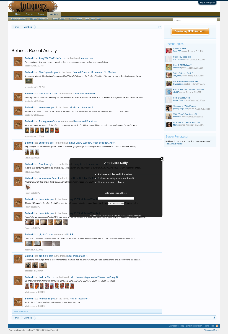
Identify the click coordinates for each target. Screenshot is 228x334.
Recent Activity (75, 19)
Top (212, 326)
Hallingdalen (178, 84)
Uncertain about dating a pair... (186, 81)
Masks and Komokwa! (83, 93)
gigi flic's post (46, 234)
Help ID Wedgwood (181, 98)
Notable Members (19, 19)
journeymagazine (180, 108)
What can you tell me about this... (187, 122)
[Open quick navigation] (160, 27)
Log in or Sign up (207, 3)
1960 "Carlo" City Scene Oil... (185, 114)
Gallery (41, 14)
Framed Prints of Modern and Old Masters (94, 72)
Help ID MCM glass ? (182, 65)
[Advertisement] (87, 39)
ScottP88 (177, 51)
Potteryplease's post (49, 121)
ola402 (176, 92)
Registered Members (39, 19)
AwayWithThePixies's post (52, 58)
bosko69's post (47, 199)
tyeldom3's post (47, 277)
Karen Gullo (178, 100)
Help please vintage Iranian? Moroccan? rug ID (93, 277)
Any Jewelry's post (48, 93)
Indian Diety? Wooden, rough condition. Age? (92, 142)
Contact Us (174, 326)
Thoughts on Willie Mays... (184, 106)
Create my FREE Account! (190, 31)
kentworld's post (47, 298)
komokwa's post (47, 107)
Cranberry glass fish (182, 57)
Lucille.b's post (46, 142)
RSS (217, 326)
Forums (29, 14)
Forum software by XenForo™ (33, 330)
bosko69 (177, 67)
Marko (176, 125)
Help (182, 326)
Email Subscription (194, 326)
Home (17, 14)
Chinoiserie (178, 59)
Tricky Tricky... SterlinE (183, 73)
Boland (29, 58)
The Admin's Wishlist (174, 144)
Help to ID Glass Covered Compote (188, 90)
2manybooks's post (49, 178)
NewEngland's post (49, 72)
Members (54, 14)
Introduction (87, 58)
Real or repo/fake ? (77, 256)
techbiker (177, 117)
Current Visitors (58, 19)
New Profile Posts (93, 19)
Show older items (20, 311)
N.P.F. (70, 234)
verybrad (177, 76)
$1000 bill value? (180, 48)
